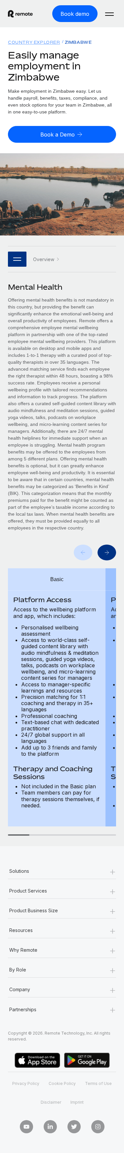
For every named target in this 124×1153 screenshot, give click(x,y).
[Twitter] (74, 1126)
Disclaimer (51, 1102)
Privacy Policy (25, 1083)
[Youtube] (26, 1126)
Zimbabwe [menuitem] (78, 42)
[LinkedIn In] (50, 1126)
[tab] (18, 835)
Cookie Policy (62, 1083)
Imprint (77, 1102)
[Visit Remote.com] (20, 14)
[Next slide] (107, 552)
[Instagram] (97, 1126)
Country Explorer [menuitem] (34, 42)
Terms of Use (98, 1083)
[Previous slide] (83, 552)
